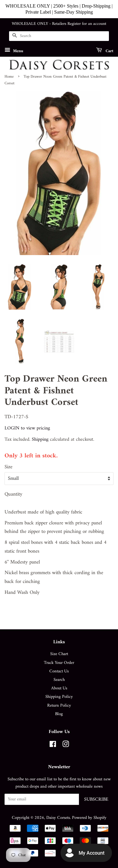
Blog (59, 714)
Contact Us (59, 671)
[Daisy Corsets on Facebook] (52, 745)
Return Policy (59, 705)
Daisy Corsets (58, 818)
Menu (17, 51)
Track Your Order (59, 663)
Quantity (13, 494)
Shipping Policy (59, 697)
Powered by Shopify (89, 818)
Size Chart (59, 654)
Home (9, 76)
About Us (59, 688)
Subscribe (96, 799)
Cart (108, 51)
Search (59, 680)
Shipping (40, 439)
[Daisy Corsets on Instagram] (65, 745)
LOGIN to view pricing (27, 428)
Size (8, 467)
